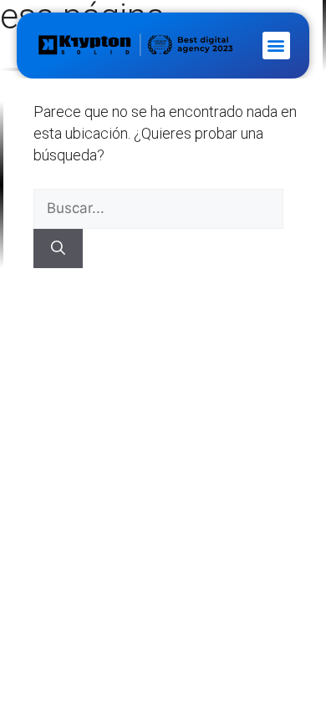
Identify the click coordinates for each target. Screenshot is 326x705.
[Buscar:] (158, 207)
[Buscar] (58, 249)
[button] (276, 45)
